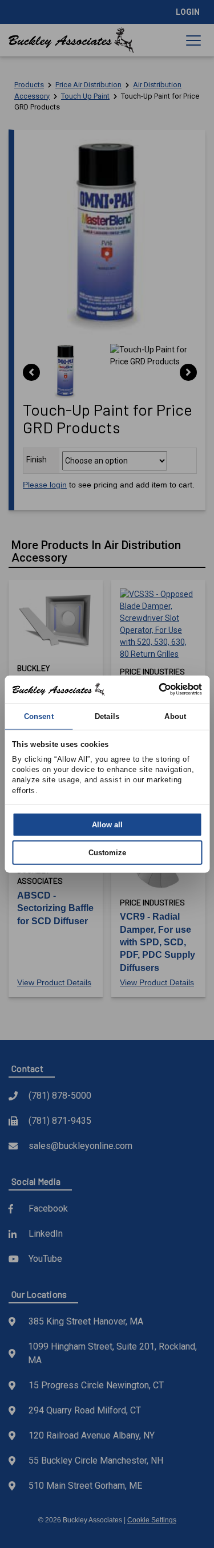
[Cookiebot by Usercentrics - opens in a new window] (153, 689)
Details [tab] (107, 716)
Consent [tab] (39, 716)
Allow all (107, 824)
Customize (107, 852)
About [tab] (175, 716)
